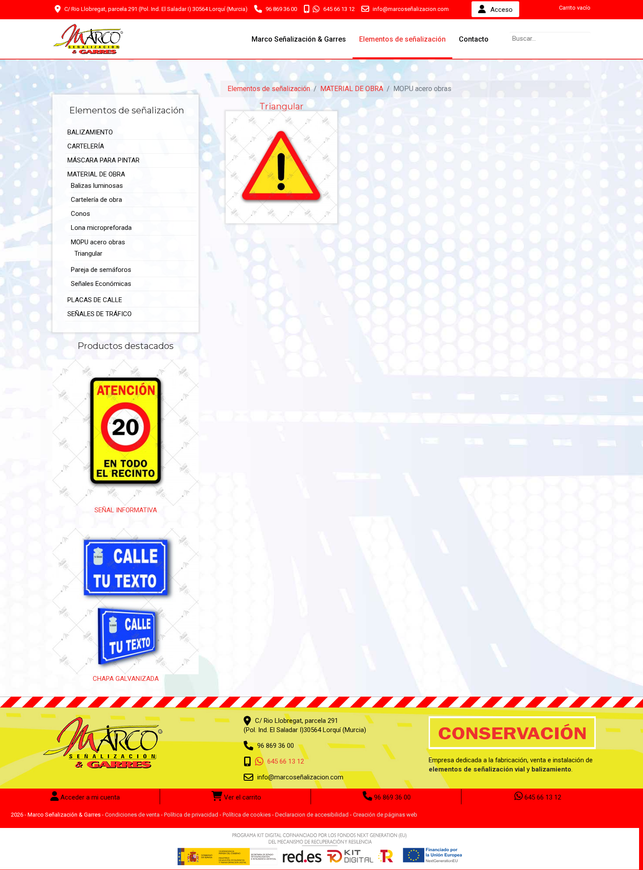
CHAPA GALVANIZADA (126, 679)
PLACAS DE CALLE (94, 300)
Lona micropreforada (101, 228)
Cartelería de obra (96, 200)
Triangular (88, 253)
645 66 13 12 (338, 9)
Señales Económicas (101, 284)
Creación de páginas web (385, 814)
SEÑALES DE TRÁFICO (99, 314)
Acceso (501, 10)
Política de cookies (247, 814)
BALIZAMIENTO (90, 132)
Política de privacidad (191, 814)
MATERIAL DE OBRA (96, 174)
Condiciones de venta (132, 814)
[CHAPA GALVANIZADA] (125, 601)
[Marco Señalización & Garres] (88, 39)
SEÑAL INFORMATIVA (125, 510)
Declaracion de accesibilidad (312, 814)
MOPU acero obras (98, 242)
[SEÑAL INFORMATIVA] (125, 432)
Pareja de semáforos (101, 270)
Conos (80, 214)
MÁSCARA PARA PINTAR (103, 160)
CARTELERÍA (85, 146)
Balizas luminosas (97, 186)
